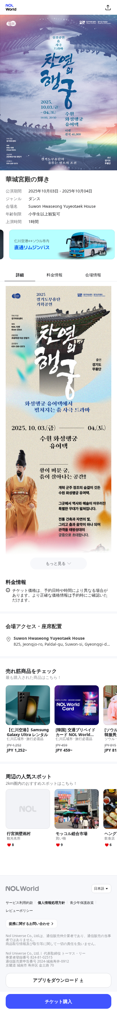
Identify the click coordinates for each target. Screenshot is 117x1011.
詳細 (20, 274)
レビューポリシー (19, 910)
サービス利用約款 (19, 902)
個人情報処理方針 (51, 902)
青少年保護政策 (82, 902)
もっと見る (56, 563)
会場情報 (93, 274)
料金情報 (54, 274)
